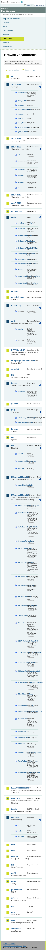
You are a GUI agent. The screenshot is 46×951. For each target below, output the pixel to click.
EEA (12, 2)
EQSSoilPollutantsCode (22, 662)
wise (13, 920)
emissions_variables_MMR (22, 418)
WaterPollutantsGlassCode (22, 761)
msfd (13, 873)
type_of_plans (22, 132)
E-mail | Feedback (9, 944)
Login (28, 5)
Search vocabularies (13, 70)
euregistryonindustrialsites (18, 361)
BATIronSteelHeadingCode (22, 605)
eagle (20, 831)
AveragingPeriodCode (22, 541)
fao (12, 375)
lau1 (13, 845)
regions (20, 269)
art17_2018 (16, 203)
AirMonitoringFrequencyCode (22, 505)
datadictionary (17, 297)
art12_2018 (16, 139)
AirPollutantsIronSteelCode (22, 527)
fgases (14, 383)
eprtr (13, 321)
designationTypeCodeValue (22, 248)
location (21, 105)
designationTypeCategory (22, 241)
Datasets (6, 23)
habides (14, 429)
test (13, 906)
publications (16, 890)
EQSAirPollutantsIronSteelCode (22, 652)
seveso (14, 898)
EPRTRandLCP (18, 350)
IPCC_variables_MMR (22, 422)
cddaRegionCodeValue (22, 223)
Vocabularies (8, 39)
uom (13, 912)
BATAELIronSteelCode (22, 562)
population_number (22, 110)
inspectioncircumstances (22, 461)
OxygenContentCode (22, 705)
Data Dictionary (20, 14)
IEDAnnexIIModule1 (18, 477)
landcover (15, 817)
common (15, 291)
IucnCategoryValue (22, 259)
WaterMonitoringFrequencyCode (22, 752)
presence (21, 114)
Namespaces (7, 47)
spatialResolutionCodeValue (22, 283)
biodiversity (16, 211)
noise (13, 881)
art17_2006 (16, 147)
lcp (12, 865)
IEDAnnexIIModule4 (18, 788)
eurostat (15, 369)
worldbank (16, 929)
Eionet (12, 14)
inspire (14, 809)
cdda (13, 217)
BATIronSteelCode (22, 597)
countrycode (22, 92)
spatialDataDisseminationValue (22, 276)
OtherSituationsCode (22, 694)
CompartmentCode (22, 615)
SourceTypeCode (22, 738)
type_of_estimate (22, 127)
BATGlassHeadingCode (22, 585)
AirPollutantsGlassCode (22, 513)
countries (21, 170)
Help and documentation (11, 19)
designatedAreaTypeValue (22, 235)
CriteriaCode (22, 623)
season (20, 118)
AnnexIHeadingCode (22, 485)
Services (6, 43)
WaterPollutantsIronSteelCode (22, 772)
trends (20, 188)
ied (12, 446)
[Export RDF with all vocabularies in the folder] (40, 87)
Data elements (8, 31)
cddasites (21, 228)
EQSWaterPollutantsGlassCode (22, 671)
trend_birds (22, 123)
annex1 (20, 454)
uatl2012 (21, 836)
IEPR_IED (15, 798)
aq (12, 76)
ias (12, 437)
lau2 (13, 851)
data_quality (22, 101)
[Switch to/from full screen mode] (32, 5)
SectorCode (22, 731)
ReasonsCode (22, 719)
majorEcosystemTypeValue (22, 264)
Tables (5, 27)
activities (21, 155)
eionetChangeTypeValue (22, 254)
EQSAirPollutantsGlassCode (22, 641)
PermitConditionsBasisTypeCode (22, 711)
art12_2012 (16, 85)
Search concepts (30, 70)
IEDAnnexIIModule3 (18, 495)
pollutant (21, 468)
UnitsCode (21, 743)
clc (19, 825)
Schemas (6, 35)
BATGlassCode (22, 576)
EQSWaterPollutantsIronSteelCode (22, 682)
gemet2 (14, 404)
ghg (13, 410)
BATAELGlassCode (22, 548)
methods (21, 175)
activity (20, 329)
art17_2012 (16, 195)
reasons (20, 182)
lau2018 (14, 857)
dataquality (16, 305)
